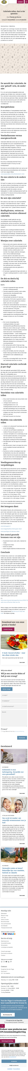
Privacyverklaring (16, 1068)
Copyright (15, 1022)
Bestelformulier (5, 921)
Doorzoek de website (6, 953)
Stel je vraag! (6, 689)
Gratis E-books (8, 629)
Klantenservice (5, 941)
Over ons (3, 917)
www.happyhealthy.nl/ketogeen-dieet (11, 529)
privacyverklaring (19, 731)
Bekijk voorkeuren (14, 1065)
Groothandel (4, 925)
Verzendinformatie (6, 943)
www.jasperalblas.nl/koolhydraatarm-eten (12, 174)
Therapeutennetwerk (6, 927)
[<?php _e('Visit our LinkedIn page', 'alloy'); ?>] (8, 962)
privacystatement (12, 1057)
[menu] (26, 1)
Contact (3, 955)
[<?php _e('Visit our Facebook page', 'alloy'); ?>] (4, 962)
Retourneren (4, 945)
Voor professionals (6, 923)
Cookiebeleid (9, 1068)
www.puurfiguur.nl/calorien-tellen (10, 531)
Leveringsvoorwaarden (7, 947)
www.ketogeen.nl (5, 526)
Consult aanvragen (6, 951)
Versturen (22, 738)
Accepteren (14, 1061)
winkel (20, 2)
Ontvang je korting (7, 1041)
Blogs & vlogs (4, 915)
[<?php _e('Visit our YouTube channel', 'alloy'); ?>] (6, 962)
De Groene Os (7, 1015)
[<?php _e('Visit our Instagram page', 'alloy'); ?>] (2, 962)
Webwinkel (4, 913)
